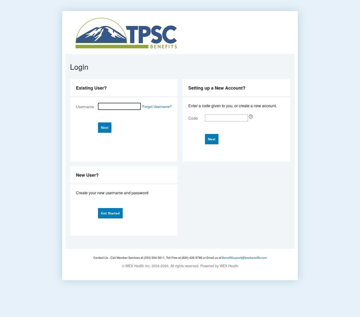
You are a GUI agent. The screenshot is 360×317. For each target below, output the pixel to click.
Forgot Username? (157, 106)
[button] (104, 127)
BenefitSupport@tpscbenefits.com (244, 257)
